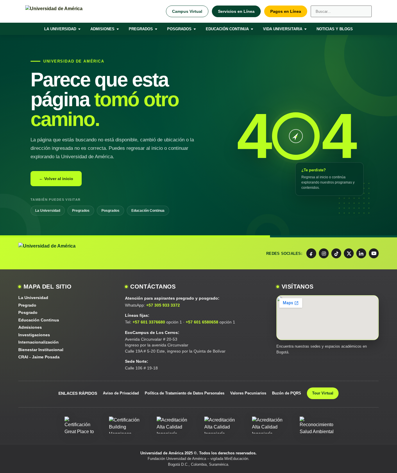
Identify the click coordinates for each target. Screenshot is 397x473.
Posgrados (179, 29)
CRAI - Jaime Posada (39, 357)
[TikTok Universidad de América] (336, 253)
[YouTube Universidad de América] (374, 253)
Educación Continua (227, 29)
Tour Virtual (322, 393)
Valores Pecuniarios (248, 393)
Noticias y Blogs (334, 29)
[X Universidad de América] (349, 253)
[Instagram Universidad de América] (324, 253)
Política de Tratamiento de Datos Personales (184, 393)
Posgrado (27, 312)
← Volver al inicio (56, 178)
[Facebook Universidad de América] (311, 253)
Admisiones (102, 29)
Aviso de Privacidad (121, 393)
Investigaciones (34, 334)
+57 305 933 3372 (163, 305)
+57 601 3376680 (149, 322)
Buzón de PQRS (286, 393)
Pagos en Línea (285, 11)
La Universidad (60, 29)
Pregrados (141, 29)
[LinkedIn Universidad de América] (361, 253)
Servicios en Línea (236, 11)
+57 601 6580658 (202, 322)
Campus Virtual (187, 11)
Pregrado (27, 305)
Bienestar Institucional (40, 349)
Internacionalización (38, 342)
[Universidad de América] (77, 11)
